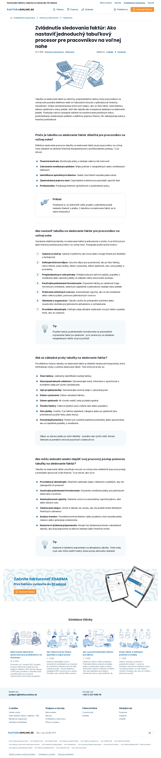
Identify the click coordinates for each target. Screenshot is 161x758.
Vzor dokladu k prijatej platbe (52, 744)
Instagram (123, 716)
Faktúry (60, 9)
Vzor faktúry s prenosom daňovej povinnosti (24, 744)
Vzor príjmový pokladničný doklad (20, 748)
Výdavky (89, 9)
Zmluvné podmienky (66, 754)
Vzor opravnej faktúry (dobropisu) (89, 744)
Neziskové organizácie (18, 719)
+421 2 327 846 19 (91, 694)
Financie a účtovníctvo (49, 18)
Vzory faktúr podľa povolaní (18, 741)
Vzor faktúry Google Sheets (68, 741)
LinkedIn (109, 52)
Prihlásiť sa (122, 9)
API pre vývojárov (53, 722)
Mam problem (106, 3)
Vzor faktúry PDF (106, 741)
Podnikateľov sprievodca (134, 3)
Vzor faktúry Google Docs (90, 741)
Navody (118, 3)
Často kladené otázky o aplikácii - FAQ (24, 716)
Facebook (122, 52)
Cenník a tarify (14, 712)
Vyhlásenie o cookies (46, 754)
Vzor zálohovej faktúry (122, 741)
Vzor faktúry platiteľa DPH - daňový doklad (135, 744)
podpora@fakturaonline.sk (23, 694)
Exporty (74, 9)
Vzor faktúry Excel (36, 741)
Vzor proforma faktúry (111, 744)
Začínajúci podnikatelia (18, 722)
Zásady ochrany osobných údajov (22, 754)
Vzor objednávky (70, 744)
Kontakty (85, 716)
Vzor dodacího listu (63, 748)
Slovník (151, 3)
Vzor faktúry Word (51, 741)
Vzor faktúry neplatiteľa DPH (44, 748)
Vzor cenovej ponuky (79, 748)
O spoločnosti (87, 712)
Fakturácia (67, 18)
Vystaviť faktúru (27, 592)
